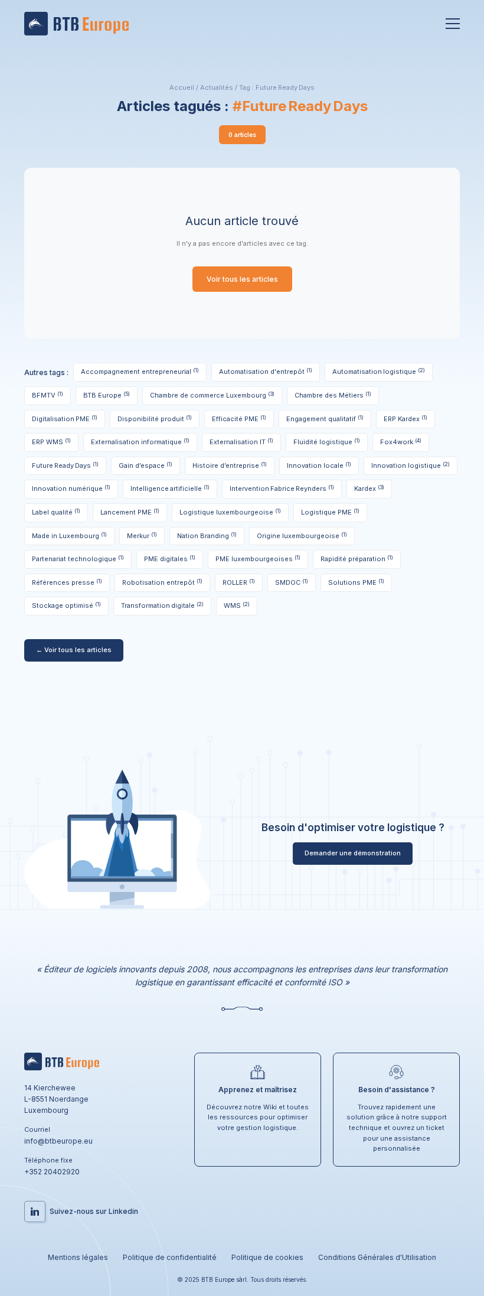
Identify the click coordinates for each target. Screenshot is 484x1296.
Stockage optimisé (66, 605)
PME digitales (169, 558)
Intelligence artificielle (170, 488)
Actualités (216, 87)
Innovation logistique (410, 465)
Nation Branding (207, 535)
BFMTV (47, 394)
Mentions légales (78, 1257)
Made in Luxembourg (69, 535)
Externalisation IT (241, 441)
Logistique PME (330, 511)
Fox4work (400, 441)
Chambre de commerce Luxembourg (212, 394)
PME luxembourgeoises (257, 558)
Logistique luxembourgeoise (230, 511)
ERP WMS (51, 441)
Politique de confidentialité (170, 1257)
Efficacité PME (239, 418)
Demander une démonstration (353, 853)
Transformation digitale (162, 605)
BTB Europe (106, 394)
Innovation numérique (71, 488)
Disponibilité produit (154, 418)
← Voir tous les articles (74, 650)
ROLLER (239, 582)
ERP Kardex (405, 418)
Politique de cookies (267, 1257)
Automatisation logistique (378, 371)
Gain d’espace (145, 465)
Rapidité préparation (357, 558)
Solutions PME (356, 582)
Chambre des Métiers (333, 394)
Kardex (369, 488)
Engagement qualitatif (325, 418)
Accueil (181, 87)
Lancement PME (129, 511)
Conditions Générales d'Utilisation (377, 1257)
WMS (237, 605)
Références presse (67, 582)
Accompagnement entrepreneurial (140, 371)
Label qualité (56, 511)
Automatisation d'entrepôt (265, 371)
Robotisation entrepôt (162, 582)
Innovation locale (319, 465)
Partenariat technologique (78, 558)
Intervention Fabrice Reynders (282, 488)
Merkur (142, 535)
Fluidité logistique (326, 441)
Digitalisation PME (64, 418)
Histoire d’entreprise (229, 465)
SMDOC (291, 582)
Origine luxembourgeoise (302, 535)
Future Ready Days (65, 465)
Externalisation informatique (140, 441)
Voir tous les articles (242, 279)
